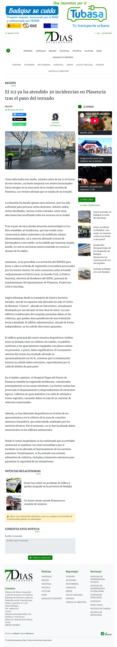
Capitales (41, 51)
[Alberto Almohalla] (55, 116)
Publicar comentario (41, 558)
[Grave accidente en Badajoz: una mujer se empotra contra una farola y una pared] (84, 232)
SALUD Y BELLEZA (84, 65)
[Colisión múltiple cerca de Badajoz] (84, 273)
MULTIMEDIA (44, 65)
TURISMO (16, 65)
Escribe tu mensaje (13, 536)
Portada (28, 51)
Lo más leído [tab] (86, 200)
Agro (99, 51)
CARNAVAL (58, 65)
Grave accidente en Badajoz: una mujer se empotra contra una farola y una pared (102, 233)
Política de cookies (100, 608)
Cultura (88, 51)
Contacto (95, 601)
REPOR (70, 65)
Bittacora (30, 633)
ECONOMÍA (29, 65)
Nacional (64, 51)
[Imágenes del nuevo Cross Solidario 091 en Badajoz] (95, 147)
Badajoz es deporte (63, 57)
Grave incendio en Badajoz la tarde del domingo (102, 215)
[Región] (58, 14)
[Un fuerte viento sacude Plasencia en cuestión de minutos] (13, 502)
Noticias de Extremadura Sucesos (97, 579)
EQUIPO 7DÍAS (86, 133)
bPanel (16, 633)
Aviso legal (96, 605)
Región (52, 51)
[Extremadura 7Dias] (58, 37)
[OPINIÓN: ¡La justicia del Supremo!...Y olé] (95, 175)
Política (77, 51)
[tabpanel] (95, 247)
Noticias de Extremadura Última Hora (97, 588)
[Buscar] (8, 51)
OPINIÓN (100, 65)
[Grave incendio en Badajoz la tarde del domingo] (84, 217)
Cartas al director (58, 71)
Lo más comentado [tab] (90, 205)
